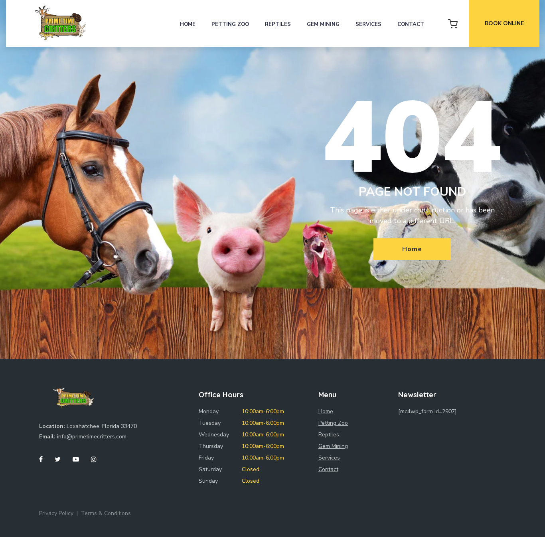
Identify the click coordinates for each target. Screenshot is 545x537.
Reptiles (278, 24)
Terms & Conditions (106, 513)
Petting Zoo (230, 24)
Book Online (504, 23)
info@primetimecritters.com (91, 436)
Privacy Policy (56, 513)
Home (187, 24)
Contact (410, 24)
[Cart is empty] (453, 24)
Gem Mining (323, 24)
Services (368, 24)
